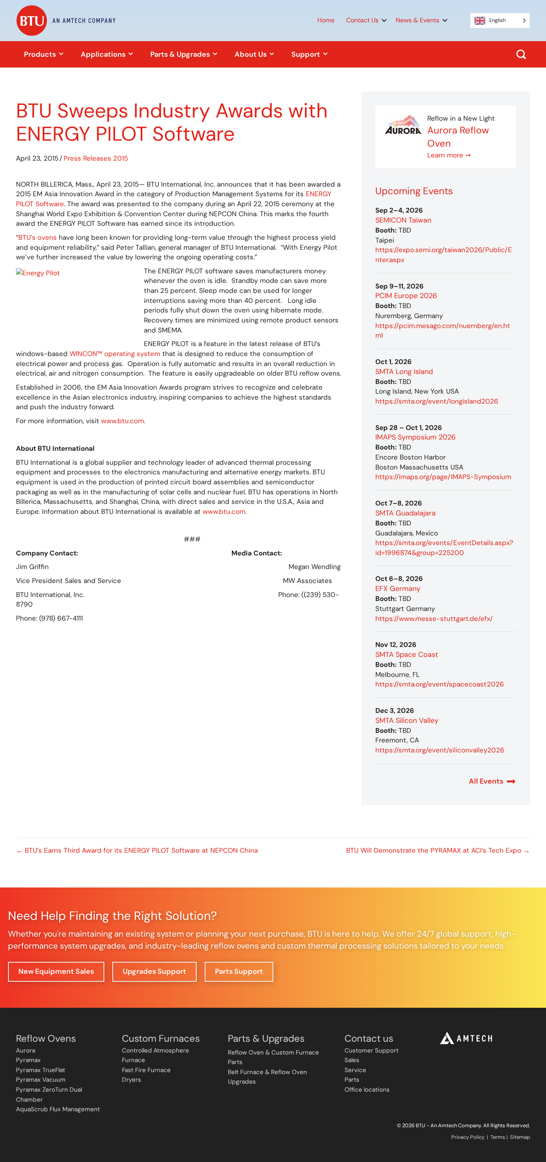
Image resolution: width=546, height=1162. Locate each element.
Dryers (131, 1080)
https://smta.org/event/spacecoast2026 (439, 684)
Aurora (25, 1051)
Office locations (367, 1090)
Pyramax (28, 1060)
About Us (251, 54)
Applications (104, 54)
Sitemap (520, 1137)
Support (306, 54)
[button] (384, 20)
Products (41, 54)
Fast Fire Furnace (146, 1070)
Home (326, 20)
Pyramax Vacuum (41, 1080)
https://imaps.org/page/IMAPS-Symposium (443, 476)
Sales (352, 1060)
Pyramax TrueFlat (40, 1070)
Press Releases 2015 (96, 158)
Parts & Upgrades (180, 54)
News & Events (417, 20)
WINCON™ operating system (115, 353)
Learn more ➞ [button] (449, 155)
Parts (352, 1080)
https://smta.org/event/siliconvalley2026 (439, 750)
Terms (497, 1137)
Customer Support (372, 1051)
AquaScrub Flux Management (58, 1109)
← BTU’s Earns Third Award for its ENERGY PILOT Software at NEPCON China (139, 850)
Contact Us (362, 20)
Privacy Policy (467, 1137)
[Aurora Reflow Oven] (403, 124)
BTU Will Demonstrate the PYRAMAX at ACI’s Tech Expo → (438, 850)
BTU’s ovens (37, 237)
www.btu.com (122, 420)
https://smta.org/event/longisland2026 (436, 401)
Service (355, 1070)
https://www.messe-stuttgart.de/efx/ (434, 618)
